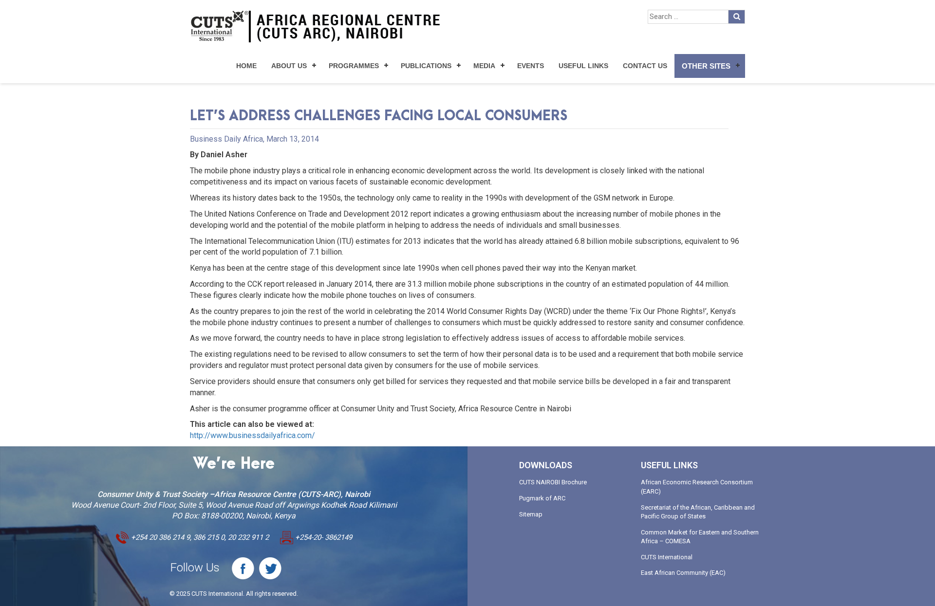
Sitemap (530, 514)
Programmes (354, 66)
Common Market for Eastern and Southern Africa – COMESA (700, 537)
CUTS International (666, 557)
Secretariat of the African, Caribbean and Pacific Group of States (698, 512)
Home (246, 66)
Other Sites (706, 66)
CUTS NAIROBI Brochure (553, 482)
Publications (426, 66)
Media (484, 66)
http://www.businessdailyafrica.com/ (252, 435)
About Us (289, 66)
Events (530, 66)
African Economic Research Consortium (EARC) (697, 486)
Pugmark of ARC (542, 498)
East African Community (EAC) (683, 572)
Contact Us (645, 66)
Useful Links (583, 66)
